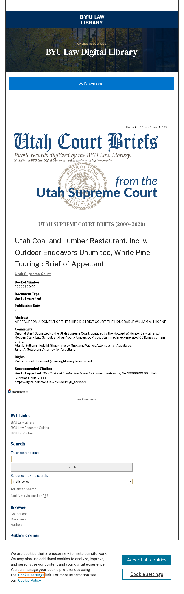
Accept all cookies (146, 560)
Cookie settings (31, 575)
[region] (92, 567)
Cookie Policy (29, 580)
